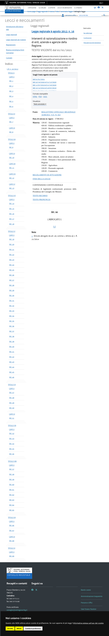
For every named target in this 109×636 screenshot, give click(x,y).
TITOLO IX (12, 517)
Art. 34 (11, 316)
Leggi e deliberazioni (64, 8)
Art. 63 (11, 500)
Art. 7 (11, 122)
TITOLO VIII (12, 461)
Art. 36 (11, 326)
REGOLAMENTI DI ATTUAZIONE (47, 175)
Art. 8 (11, 132)
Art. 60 (11, 484)
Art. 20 (11, 244)
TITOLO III (11, 139)
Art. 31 (11, 300)
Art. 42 (11, 357)
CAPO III (12, 164)
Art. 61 (11, 489)
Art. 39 (11, 341)
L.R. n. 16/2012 (12, 69)
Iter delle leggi (88, 33)
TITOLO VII (12, 425)
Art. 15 (11, 208)
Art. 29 (11, 290)
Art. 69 (11, 556)
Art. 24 (11, 265)
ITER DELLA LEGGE (41, 179)
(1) (54, 226)
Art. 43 (11, 362)
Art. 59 (11, 479)
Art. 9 (11, 147)
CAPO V (12, 184)
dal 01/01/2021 (39, 79)
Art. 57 (11, 469)
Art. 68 (11, 541)
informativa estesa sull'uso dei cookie (88, 623)
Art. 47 (11, 392)
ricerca (51, 11)
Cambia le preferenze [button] (33, 628)
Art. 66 (11, 525)
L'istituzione (32, 8)
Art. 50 (11, 408)
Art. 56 (11, 454)
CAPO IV (12, 174)
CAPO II (12, 128)
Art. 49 (11, 403)
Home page (31, 11)
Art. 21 (11, 249)
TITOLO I (11, 73)
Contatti (9, 58)
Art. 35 (11, 321)
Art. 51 (11, 418)
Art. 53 (11, 438)
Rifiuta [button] (19, 628)
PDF (40, 96)
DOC (45, 96)
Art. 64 (11, 505)
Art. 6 (11, 106)
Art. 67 (11, 530)
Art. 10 (11, 157)
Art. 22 (11, 254)
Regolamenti (11, 45)
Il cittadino (78, 8)
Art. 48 (11, 398)
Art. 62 (11, 495)
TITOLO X (11, 548)
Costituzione (87, 38)
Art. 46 (11, 377)
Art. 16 (11, 214)
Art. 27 (11, 280)
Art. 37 (11, 331)
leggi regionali (42, 11)
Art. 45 (11, 372)
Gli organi (42, 8)
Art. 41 (11, 352)
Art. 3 (11, 91)
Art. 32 (11, 306)
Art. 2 (11, 86)
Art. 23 (11, 260)
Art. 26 (11, 275)
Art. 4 (11, 96)
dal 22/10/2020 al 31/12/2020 (44, 82)
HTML (35, 96)
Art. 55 (11, 449)
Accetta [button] (10, 628)
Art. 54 (11, 443)
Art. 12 (11, 178)
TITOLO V (11, 231)
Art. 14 (11, 203)
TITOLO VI (12, 385)
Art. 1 (11, 81)
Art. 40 (11, 346)
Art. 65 (11, 510)
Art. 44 (11, 367)
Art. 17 (11, 219)
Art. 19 (11, 239)
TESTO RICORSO (40, 196)
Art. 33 (11, 311)
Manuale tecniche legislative (92, 43)
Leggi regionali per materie (16, 40)
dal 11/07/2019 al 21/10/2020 (44, 85)
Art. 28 (11, 285)
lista (57, 11)
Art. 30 (11, 295)
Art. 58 (11, 474)
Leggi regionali (11, 34)
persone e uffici (71, 15)
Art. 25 (11, 270)
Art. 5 (11, 101)
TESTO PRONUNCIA (41, 200)
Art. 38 (11, 336)
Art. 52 (11, 433)
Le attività (51, 8)
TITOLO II (11, 114)
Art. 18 (11, 224)
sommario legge (66, 11)
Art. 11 (11, 168)
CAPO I (11, 77)
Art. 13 (11, 188)
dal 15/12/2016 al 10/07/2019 (44, 88)
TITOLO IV (12, 195)
